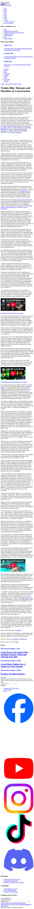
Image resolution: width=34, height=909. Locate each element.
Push (5, 9)
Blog (5, 29)
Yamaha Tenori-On (7, 126)
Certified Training (8, 34)
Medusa (8, 266)
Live (5, 8)
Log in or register (8, 23)
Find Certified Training (10, 890)
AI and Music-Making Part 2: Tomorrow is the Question (13, 665)
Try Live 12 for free (9, 21)
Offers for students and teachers (12, 879)
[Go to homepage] (2, 5)
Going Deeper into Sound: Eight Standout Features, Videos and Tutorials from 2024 (14, 654)
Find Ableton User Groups (11, 889)
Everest (19, 260)
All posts (6, 69)
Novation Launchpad (15, 132)
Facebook (18, 630)
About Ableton (8, 35)
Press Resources (11, 903)
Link (5, 14)
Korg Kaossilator (17, 126)
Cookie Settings (18, 904)
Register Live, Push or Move (11, 688)
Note (5, 12)
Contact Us (4, 903)
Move (5, 11)
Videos (6, 76)
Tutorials (6, 75)
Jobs (5, 37)
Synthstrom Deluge (11, 207)
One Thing (7, 79)
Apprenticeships (8, 38)
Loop (5, 78)
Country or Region (5, 900)
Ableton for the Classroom (11, 31)
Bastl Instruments (26, 597)
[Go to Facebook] (18, 722)
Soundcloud (24, 639)
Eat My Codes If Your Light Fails (21, 199)
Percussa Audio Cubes (6, 129)
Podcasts (6, 81)
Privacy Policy (10, 904)
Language (3, 898)
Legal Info (17, 903)
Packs (5, 17)
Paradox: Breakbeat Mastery (13, 674)
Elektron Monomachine (21, 129)
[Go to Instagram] (18, 813)
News (5, 72)
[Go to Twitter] (18, 752)
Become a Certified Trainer (11, 892)
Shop (5, 15)
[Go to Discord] (18, 873)
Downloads (7, 73)
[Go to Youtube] (18, 783)
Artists (5, 70)
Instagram (15, 639)
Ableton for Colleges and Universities (14, 32)
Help (5, 18)
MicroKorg (4, 131)
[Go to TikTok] (18, 843)
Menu (6, 5)
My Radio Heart (24, 191)
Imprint (24, 904)
